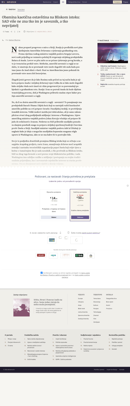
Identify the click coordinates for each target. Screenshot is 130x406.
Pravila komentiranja (90, 342)
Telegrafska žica (111, 298)
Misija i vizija (12, 339)
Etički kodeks (31, 359)
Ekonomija (96, 302)
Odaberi (53, 217)
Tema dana (97, 298)
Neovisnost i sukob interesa (36, 351)
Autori (108, 305)
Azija (79, 305)
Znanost (96, 315)
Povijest (96, 308)
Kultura (95, 305)
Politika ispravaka (61, 342)
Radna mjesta (88, 345)
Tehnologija (97, 312)
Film (94, 319)
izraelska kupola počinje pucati (112, 85)
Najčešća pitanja (117, 339)
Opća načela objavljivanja (35, 339)
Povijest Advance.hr (14, 342)
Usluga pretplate (117, 345)
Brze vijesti (109, 302)
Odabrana (80, 217)
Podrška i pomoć (117, 342)
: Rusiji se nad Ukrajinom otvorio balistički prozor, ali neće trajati (112, 77)
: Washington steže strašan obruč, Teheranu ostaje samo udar (113, 68)
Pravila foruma (88, 339)
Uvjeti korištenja (61, 339)
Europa (80, 298)
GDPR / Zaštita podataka (63, 359)
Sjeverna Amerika (83, 315)
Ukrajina (81, 302)
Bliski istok (81, 308)
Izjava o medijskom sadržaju (36, 342)
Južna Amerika (83, 312)
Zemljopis (96, 322)
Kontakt (114, 349)
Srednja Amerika (83, 319)
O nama (10, 345)
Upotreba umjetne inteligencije (66, 356)
